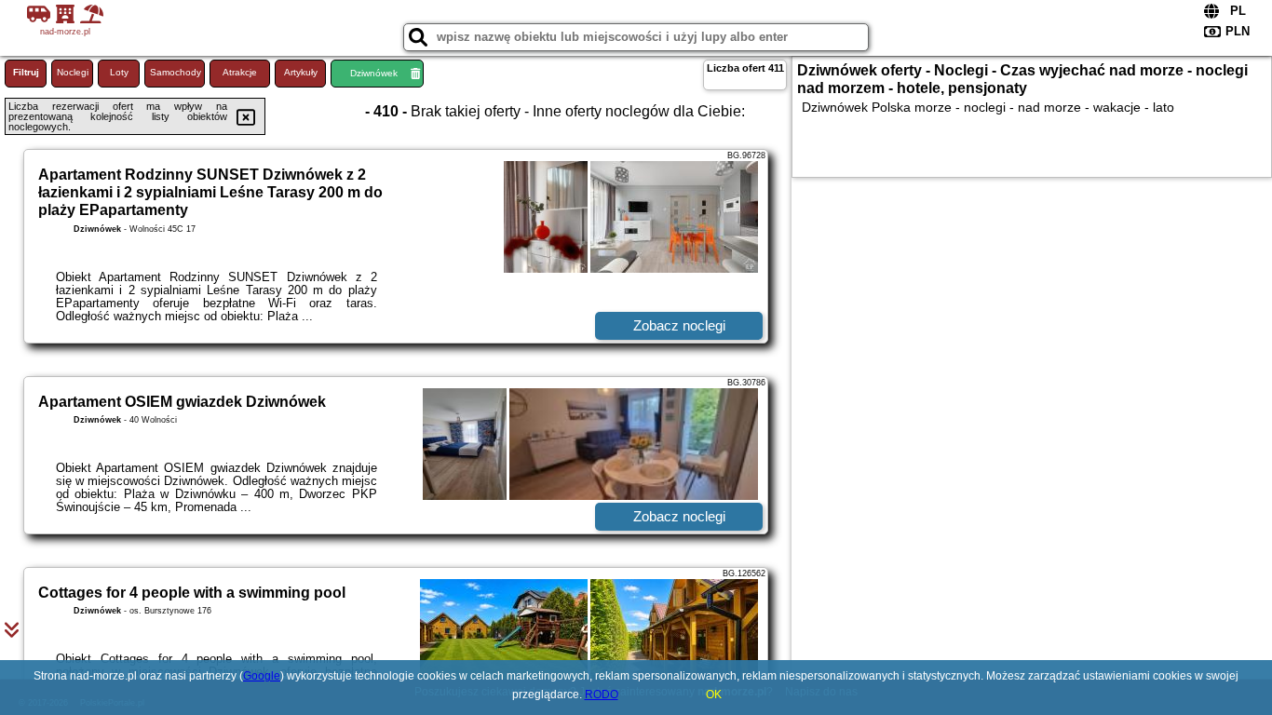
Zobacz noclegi (679, 325)
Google (261, 675)
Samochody (175, 72)
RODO (601, 694)
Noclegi (72, 72)
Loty (119, 72)
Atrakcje (240, 72)
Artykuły (301, 72)
